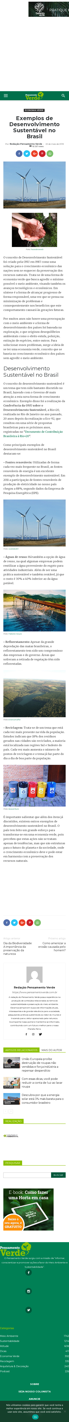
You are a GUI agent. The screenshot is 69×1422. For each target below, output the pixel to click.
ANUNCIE (34, 1398)
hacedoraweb (37, 249)
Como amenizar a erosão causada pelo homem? (52, 947)
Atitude (8, 1087)
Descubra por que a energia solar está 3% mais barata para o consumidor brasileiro (43, 1098)
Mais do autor (52, 1050)
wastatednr (13, 549)
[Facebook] (27, 1035)
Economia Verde (34, 110)
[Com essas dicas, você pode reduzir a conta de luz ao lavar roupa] (11, 1083)
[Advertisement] (34, 55)
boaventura (13, 809)
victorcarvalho (14, 719)
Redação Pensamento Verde (26, 144)
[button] (63, 95)
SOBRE (34, 1384)
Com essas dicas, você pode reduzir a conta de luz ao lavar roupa (42, 1082)
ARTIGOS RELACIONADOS (21, 1050)
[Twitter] (41, 1035)
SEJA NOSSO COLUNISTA (34, 1391)
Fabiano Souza (15, 634)
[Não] (64, 1411)
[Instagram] (34, 1035)
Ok (35, 1417)
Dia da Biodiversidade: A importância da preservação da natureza (17, 948)
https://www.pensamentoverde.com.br (34, 992)
